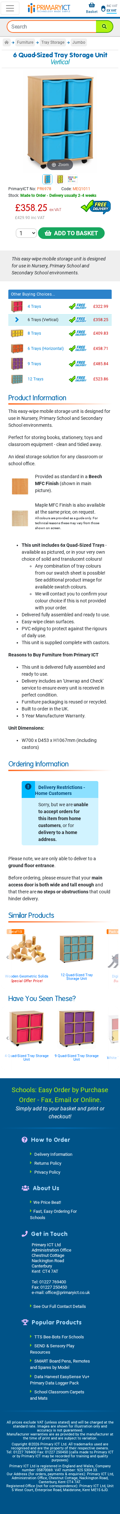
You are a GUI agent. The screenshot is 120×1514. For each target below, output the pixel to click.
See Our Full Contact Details (59, 1306)
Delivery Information (53, 1153)
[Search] (104, 26)
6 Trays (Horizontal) (46, 348)
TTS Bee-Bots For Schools (59, 1336)
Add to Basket (74, 233)
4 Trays (34, 306)
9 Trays (34, 364)
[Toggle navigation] (10, 8)
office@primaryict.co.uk (67, 1292)
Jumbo (78, 42)
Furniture (25, 42)
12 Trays (35, 379)
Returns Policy (47, 1162)
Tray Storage (52, 42)
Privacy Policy (47, 1171)
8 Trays (34, 333)
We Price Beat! (47, 1202)
